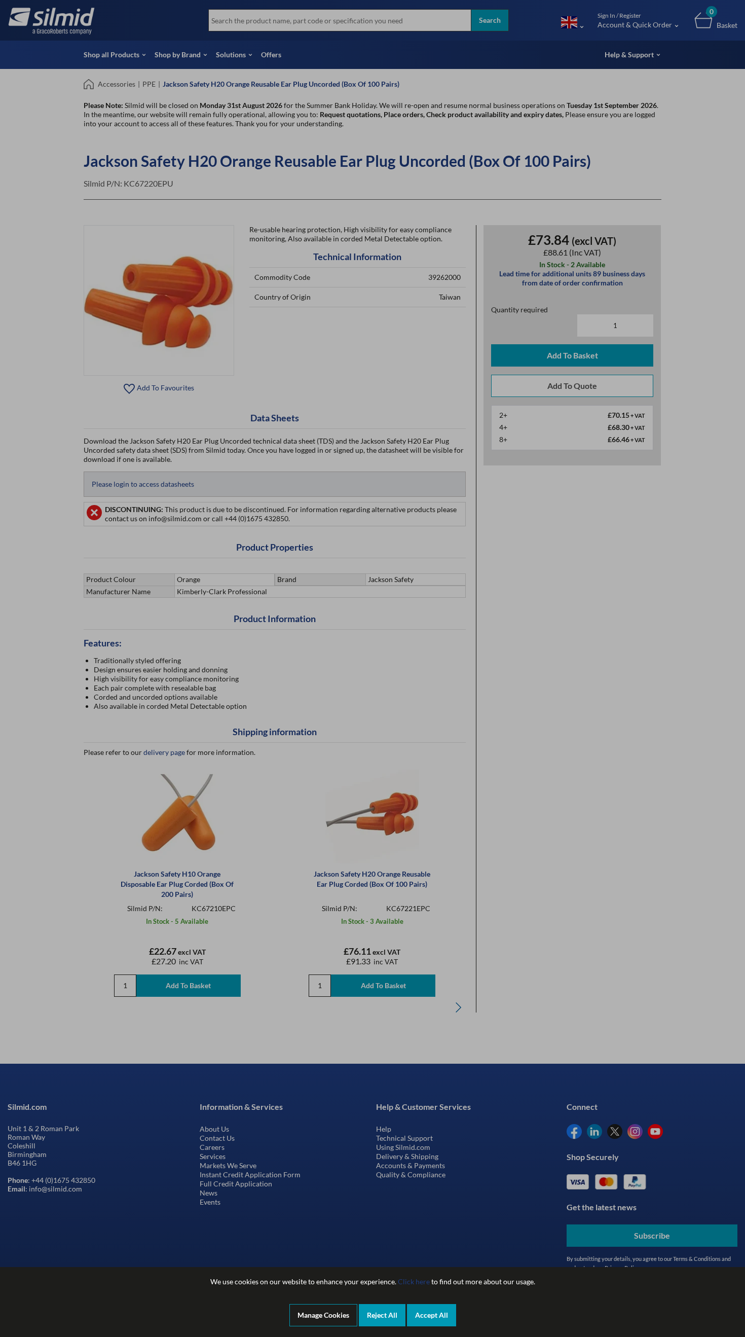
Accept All (431, 1315)
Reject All (382, 1315)
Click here (414, 1281)
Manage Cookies (323, 1315)
